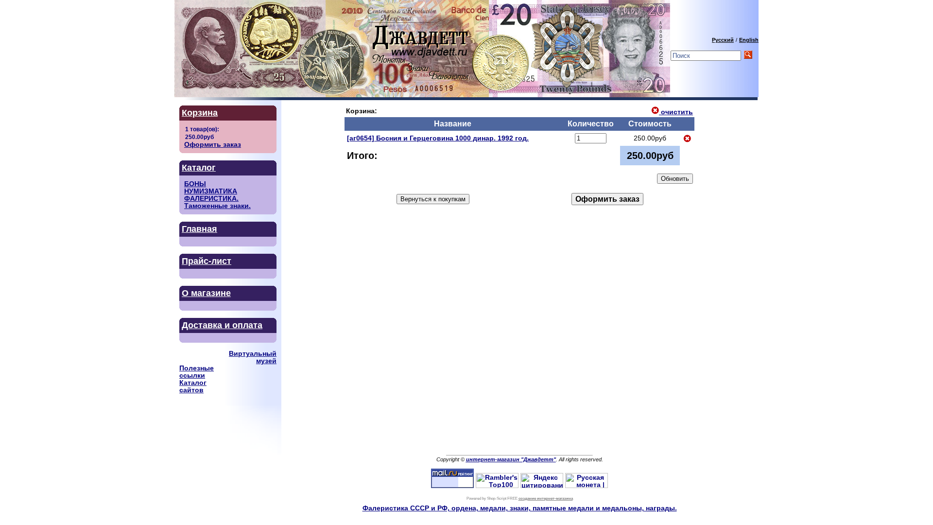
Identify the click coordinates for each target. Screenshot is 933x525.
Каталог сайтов (193, 386)
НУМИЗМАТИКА (210, 191)
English (749, 40)
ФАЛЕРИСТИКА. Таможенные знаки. (217, 202)
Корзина (200, 113)
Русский (723, 40)
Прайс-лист (206, 261)
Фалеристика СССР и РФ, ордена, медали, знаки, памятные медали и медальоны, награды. (520, 508)
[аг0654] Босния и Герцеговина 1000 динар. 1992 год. (438, 138)
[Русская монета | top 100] (586, 486)
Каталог (199, 168)
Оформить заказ (212, 144)
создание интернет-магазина (545, 498)
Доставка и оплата (222, 325)
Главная (199, 229)
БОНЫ (195, 184)
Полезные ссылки (196, 372)
